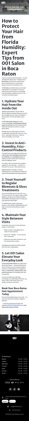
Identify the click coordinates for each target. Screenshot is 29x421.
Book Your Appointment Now (12, 303)
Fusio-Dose (23, 133)
